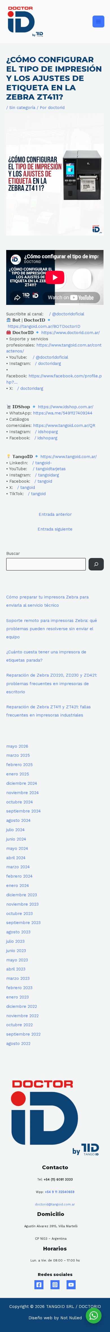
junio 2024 (16, 839)
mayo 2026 (17, 746)
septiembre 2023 (23, 922)
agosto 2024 (18, 820)
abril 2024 (16, 857)
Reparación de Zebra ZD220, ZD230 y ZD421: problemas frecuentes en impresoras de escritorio (51, 683)
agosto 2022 (18, 1043)
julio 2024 (15, 829)
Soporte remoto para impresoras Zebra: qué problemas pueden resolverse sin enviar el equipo (51, 629)
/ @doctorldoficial (51, 357)
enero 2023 (17, 997)
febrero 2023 (19, 987)
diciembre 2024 (21, 783)
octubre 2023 (19, 913)
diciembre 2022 (21, 1006)
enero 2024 (17, 885)
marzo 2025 (18, 755)
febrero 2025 (19, 764)
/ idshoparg (47, 431)
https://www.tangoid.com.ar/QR (64, 425)
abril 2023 (15, 969)
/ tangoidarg (48, 475)
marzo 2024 (18, 866)
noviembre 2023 (22, 904)
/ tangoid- (43, 462)
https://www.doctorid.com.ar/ (70, 332)
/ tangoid (44, 481)
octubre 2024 (19, 802)
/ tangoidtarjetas (50, 468)
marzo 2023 (18, 978)
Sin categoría (22, 107)
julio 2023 (15, 941)
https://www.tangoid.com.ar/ (68, 456)
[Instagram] (55, 1284)
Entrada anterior (55, 514)
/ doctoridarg (49, 363)
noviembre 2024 (22, 792)
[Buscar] (96, 564)
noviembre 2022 (22, 1015)
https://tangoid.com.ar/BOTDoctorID (44, 326)
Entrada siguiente (55, 529)
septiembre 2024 (23, 811)
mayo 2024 (17, 848)
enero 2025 (17, 774)
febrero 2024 (19, 876)
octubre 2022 (19, 1024)
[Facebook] (38, 1284)
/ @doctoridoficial (67, 314)
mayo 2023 (17, 960)
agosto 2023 (18, 932)
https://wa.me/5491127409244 (63, 413)
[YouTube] (71, 1284)
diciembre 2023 (21, 894)
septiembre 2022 (23, 1034)
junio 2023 (16, 950)
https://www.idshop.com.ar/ (65, 406)
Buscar (13, 553)
